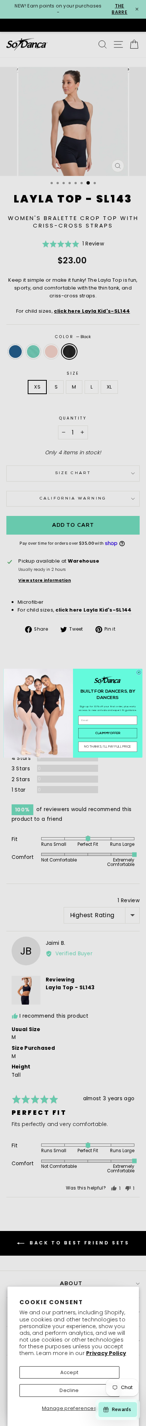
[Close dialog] (139, 672)
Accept (69, 1372)
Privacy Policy (106, 1353)
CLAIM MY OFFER (107, 733)
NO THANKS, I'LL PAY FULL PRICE (107, 746)
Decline (69, 1390)
